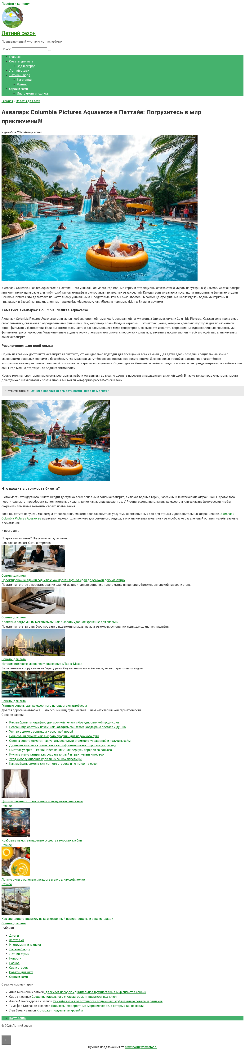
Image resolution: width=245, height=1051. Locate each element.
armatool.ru (132, 1047)
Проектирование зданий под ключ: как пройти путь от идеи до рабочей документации (63, 580)
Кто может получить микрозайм (60, 1010)
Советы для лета (21, 61)
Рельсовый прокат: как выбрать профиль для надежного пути (54, 736)
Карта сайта (17, 1018)
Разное (7, 806)
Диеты (22, 84)
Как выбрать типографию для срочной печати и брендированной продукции (64, 722)
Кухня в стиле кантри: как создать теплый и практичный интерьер (56, 754)
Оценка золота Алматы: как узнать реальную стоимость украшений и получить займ (70, 741)
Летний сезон (19, 33)
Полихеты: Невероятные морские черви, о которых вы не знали (97, 1006)
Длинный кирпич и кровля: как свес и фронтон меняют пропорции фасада (62, 745)
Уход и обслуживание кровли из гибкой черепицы (45, 759)
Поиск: (7, 49)
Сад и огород (26, 66)
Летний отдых (19, 70)
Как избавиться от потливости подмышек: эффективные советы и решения (108, 1001)
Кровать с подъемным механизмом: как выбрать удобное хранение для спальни (60, 622)
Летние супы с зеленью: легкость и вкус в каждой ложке (43, 879)
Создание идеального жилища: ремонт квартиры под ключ (74, 996)
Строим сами (18, 89)
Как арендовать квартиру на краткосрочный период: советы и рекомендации (57, 919)
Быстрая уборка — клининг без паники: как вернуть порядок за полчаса (60, 750)
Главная (14, 57)
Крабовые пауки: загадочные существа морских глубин (42, 840)
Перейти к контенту (16, 4)
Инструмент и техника (32, 93)
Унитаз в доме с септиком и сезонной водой (41, 731)
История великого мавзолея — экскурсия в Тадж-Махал (42, 664)
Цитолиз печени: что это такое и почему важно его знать (42, 801)
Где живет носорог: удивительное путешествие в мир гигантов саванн (95, 992)
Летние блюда (19, 75)
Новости (15, 958)
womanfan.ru (148, 1047)
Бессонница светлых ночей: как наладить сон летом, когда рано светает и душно (67, 727)
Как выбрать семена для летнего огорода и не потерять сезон (53, 763)
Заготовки (24, 80)
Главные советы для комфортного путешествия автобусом (44, 705)
